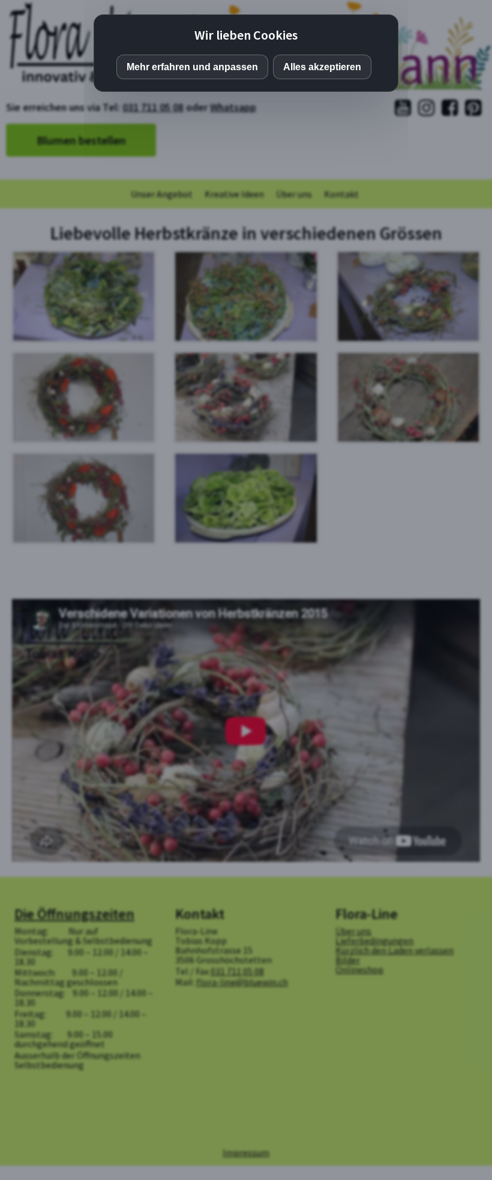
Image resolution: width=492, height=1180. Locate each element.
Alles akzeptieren (322, 67)
